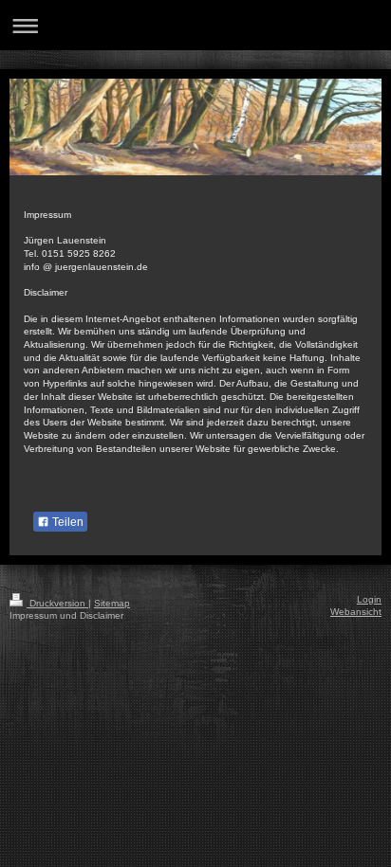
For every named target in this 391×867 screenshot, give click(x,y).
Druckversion (57, 603)
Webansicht (356, 611)
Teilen (66, 522)
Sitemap (112, 603)
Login (369, 599)
